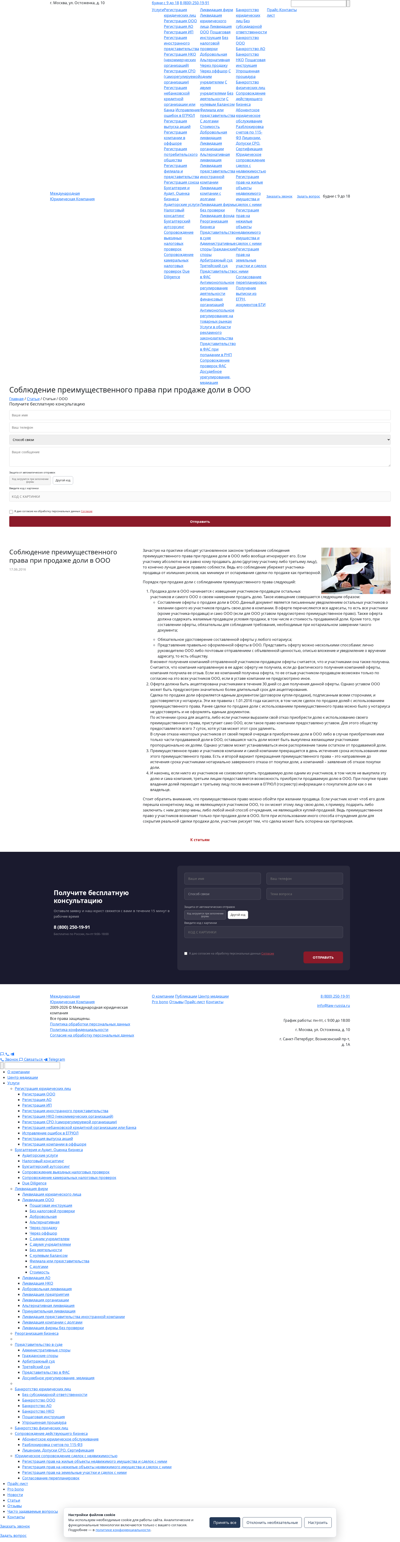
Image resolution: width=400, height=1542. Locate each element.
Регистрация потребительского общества (181, 154)
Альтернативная (215, 59)
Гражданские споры (40, 1355)
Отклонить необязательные (272, 1522)
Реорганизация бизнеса (37, 1333)
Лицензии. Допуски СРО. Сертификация (249, 143)
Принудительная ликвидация (48, 1311)
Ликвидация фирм (216, 9)
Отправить (200, 521)
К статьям (200, 839)
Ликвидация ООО (38, 1199)
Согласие (86, 511)
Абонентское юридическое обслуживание (249, 115)
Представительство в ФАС (46, 1372)
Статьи (13, 1500)
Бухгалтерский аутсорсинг (46, 1166)
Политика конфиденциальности (79, 1029)
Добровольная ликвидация (47, 1288)
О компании (163, 996)
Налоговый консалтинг (43, 1160)
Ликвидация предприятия (45, 1294)
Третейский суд (214, 265)
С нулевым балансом (49, 1255)
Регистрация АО (178, 26)
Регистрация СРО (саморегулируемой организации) (182, 76)
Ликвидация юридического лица (213, 21)
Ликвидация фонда (217, 215)
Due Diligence (34, 1183)
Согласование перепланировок (50, 1478)
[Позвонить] (7, 1053)
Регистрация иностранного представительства (181, 43)
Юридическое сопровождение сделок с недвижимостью (66, 1455)
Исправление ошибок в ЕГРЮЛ (50, 1133)
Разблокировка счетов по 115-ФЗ (250, 132)
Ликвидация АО (36, 1277)
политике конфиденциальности (123, 1529)
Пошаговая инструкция (51, 1205)
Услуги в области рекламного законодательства (216, 332)
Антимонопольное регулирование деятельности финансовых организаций (217, 293)
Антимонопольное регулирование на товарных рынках (217, 316)
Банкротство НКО (38, 1411)
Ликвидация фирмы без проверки (53, 1327)
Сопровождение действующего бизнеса (251, 99)
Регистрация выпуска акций (47, 1138)
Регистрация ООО (180, 20)
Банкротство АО (250, 48)
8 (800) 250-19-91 (194, 2)
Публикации (186, 996)
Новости (15, 1494)
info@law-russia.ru (333, 1005)
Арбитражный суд (216, 260)
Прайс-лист (194, 1001)
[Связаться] (2, 1053)
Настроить (318, 1522)
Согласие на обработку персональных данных (92, 1035)
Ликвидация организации (45, 1300)
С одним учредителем (49, 1238)
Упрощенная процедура (44, 1422)
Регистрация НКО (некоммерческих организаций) (180, 60)
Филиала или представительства (59, 1261)
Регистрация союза (181, 182)
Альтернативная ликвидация (48, 1305)
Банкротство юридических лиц (248, 15)
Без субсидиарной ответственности (251, 26)
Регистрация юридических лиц (43, 1088)
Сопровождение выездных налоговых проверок (65, 1172)
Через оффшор (214, 70)
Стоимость (210, 126)
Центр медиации (213, 996)
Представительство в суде (38, 1344)
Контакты (214, 1001)
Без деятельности (46, 1249)
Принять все (224, 1522)
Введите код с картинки (24, 488)
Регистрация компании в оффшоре (175, 138)
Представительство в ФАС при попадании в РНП (218, 349)
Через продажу (214, 65)
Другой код (63, 480)
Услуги (158, 9)
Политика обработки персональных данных (90, 1024)
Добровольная (213, 54)
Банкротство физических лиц (41, 1427)
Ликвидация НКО (37, 1283)
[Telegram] (12, 1053)
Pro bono (160, 1001)
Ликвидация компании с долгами (211, 193)
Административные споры (46, 1350)
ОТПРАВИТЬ (323, 957)
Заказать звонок (279, 196)
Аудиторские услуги (182, 204)
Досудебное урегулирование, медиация (215, 377)
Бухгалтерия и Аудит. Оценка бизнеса (177, 193)
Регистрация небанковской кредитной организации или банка (179, 98)
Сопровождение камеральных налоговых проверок (69, 1177)
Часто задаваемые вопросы (32, 1511)
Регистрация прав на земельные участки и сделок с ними (251, 260)
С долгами (209, 121)
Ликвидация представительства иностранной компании (73, 1316)
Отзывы (176, 1001)
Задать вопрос (308, 196)
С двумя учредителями (50, 1244)
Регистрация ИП (179, 32)
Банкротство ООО (38, 1400)
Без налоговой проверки (214, 43)
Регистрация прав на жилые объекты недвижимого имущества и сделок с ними (94, 1461)
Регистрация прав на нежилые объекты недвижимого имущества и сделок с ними (249, 227)
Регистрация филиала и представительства (181, 171)
